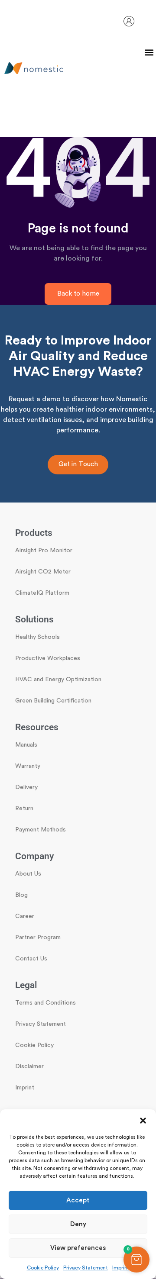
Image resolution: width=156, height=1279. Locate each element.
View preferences (78, 1248)
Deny (78, 1224)
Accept (78, 1200)
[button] (143, 1120)
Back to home (78, 293)
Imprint (121, 1267)
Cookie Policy (43, 1267)
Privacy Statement (85, 1267)
